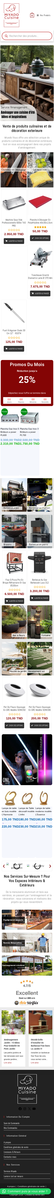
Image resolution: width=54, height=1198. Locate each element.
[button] (4, 866)
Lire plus (8, 1063)
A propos (7, 1142)
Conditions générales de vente (16, 1147)
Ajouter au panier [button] (15, 241)
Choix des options (42, 238)
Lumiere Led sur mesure (13, 1176)
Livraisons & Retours (12, 1151)
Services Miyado (10, 1171)
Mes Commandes (10, 1127)
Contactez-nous (10, 1156)
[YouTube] (34, 1109)
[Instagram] (25, 1109)
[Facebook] (20, 1109)
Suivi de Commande (12, 1123)
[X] (29, 1109)
